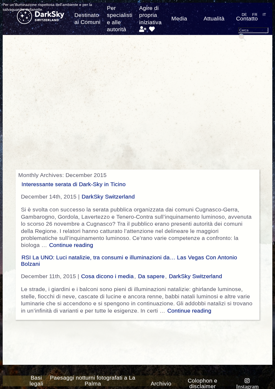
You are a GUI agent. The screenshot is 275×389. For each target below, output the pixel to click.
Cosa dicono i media (107, 276)
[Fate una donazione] (152, 29)
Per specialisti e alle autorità (119, 19)
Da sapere (151, 276)
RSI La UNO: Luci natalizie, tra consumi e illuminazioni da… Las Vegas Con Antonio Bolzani (129, 260)
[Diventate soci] (143, 29)
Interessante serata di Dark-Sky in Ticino (73, 184)
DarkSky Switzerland (108, 196)
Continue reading (72, 245)
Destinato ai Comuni (87, 18)
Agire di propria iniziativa (150, 15)
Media (179, 18)
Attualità (214, 18)
